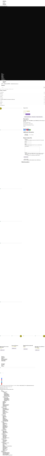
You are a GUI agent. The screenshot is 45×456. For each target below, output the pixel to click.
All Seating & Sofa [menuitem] (7, 396)
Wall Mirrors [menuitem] (4, 439)
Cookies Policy (3, 360)
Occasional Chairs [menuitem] (6, 395)
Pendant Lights (5, 52)
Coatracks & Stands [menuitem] (5, 405)
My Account (3, 363)
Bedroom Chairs (6, 12)
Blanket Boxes (5, 44)
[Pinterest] (27, 129)
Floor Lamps (4, 54)
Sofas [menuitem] (5, 392)
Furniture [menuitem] (2, 391)
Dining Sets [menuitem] (4, 413)
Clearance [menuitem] (2, 451)
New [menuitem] (2, 390)
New (2, 73)
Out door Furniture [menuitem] (5, 412)
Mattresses (4, 46)
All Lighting (4, 55)
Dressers (4, 27)
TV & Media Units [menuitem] (5, 421)
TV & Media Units (5, 38)
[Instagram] (26, 129)
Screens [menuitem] (4, 428)
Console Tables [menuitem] (6, 398)
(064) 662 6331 (22, 385)
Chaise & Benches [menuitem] (6, 394)
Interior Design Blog (6, 71)
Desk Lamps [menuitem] (4, 436)
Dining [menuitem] (2, 407)
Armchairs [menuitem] (4, 415)
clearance (1, 95)
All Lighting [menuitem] (4, 438)
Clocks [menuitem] (4, 445)
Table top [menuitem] (4, 446)
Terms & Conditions (4, 359)
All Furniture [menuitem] (4, 406)
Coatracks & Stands (5, 22)
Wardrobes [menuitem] (4, 425)
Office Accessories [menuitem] (5, 432)
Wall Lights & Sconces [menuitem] (6, 437)
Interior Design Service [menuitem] (6, 452)
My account (4, 1)
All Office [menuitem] (4, 433)
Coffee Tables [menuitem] (6, 397)
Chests (4, 41)
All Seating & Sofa (7, 13)
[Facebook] (24, 129)
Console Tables (6, 15)
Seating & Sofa (5, 9)
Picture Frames (5, 61)
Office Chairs (5, 48)
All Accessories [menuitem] (5, 450)
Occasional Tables (6, 17)
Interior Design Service (6, 69)
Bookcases (4, 19)
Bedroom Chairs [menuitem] (5, 427)
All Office (4, 50)
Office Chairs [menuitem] (5, 431)
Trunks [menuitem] (4, 403)
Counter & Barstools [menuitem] (6, 409)
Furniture (2, 8)
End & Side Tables (6, 16)
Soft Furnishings (5, 64)
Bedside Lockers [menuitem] (5, 423)
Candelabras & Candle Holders (7, 63)
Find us (2, 358)
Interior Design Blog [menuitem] (6, 454)
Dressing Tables (5, 42)
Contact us (4, 81)
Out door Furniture (5, 29)
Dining (2, 24)
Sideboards (4, 35)
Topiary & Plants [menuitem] (5, 449)
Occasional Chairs (5, 37)
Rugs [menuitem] (3, 444)
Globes (4, 67)
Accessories (3, 59)
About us (4, 3)
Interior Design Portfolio (6, 70)
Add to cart (27, 114)
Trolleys (4, 30)
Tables (4, 14)
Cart (2, 365)
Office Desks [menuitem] (4, 430)
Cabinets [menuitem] (4, 401)
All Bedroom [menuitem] (4, 429)
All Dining (4, 31)
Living (2, 32)
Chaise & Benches (6, 11)
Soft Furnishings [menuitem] (5, 447)
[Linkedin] (29, 129)
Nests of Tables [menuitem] (6, 399)
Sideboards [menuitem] (4, 402)
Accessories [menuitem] (3, 442)
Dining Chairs (5, 25)
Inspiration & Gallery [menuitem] (6, 453)
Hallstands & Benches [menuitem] (6, 404)
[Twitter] (25, 129)
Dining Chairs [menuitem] (6, 393)
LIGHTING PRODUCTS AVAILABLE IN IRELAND (7, 99)
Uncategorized (2, 105)
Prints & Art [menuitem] (4, 443)
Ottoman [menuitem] (4, 418)
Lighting (2, 51)
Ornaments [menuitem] (4, 448)
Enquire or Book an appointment (7, 72)
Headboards (4, 40)
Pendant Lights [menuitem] (5, 435)
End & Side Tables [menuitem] (5, 420)
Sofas (3, 34)
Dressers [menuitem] (4, 410)
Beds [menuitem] (3, 422)
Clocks (4, 62)
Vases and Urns (5, 65)
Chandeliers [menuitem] (4, 434)
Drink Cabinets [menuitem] (5, 411)
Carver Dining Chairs (6, 26)
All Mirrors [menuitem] (4, 441)
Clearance (2, 68)
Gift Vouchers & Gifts (6, 60)
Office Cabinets (5, 49)
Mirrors (2, 56)
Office (2, 47)
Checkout (2, 366)
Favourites (4, 4)
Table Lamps (5, 53)
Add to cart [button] (14, 348)
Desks (3, 21)
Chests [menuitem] (4, 424)
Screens (4, 45)
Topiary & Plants (5, 66)
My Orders (2, 364)
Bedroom (2, 39)
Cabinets (4, 18)
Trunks (4, 20)
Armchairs (5, 10)
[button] (1, 6)
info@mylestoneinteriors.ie (30, 385)
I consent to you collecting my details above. (33, 155)
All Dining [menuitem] (4, 414)
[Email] (30, 129)
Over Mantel (4, 58)
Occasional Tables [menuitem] (6, 400)
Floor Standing (5, 57)
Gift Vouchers (5, 23)
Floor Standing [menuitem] (5, 440)
